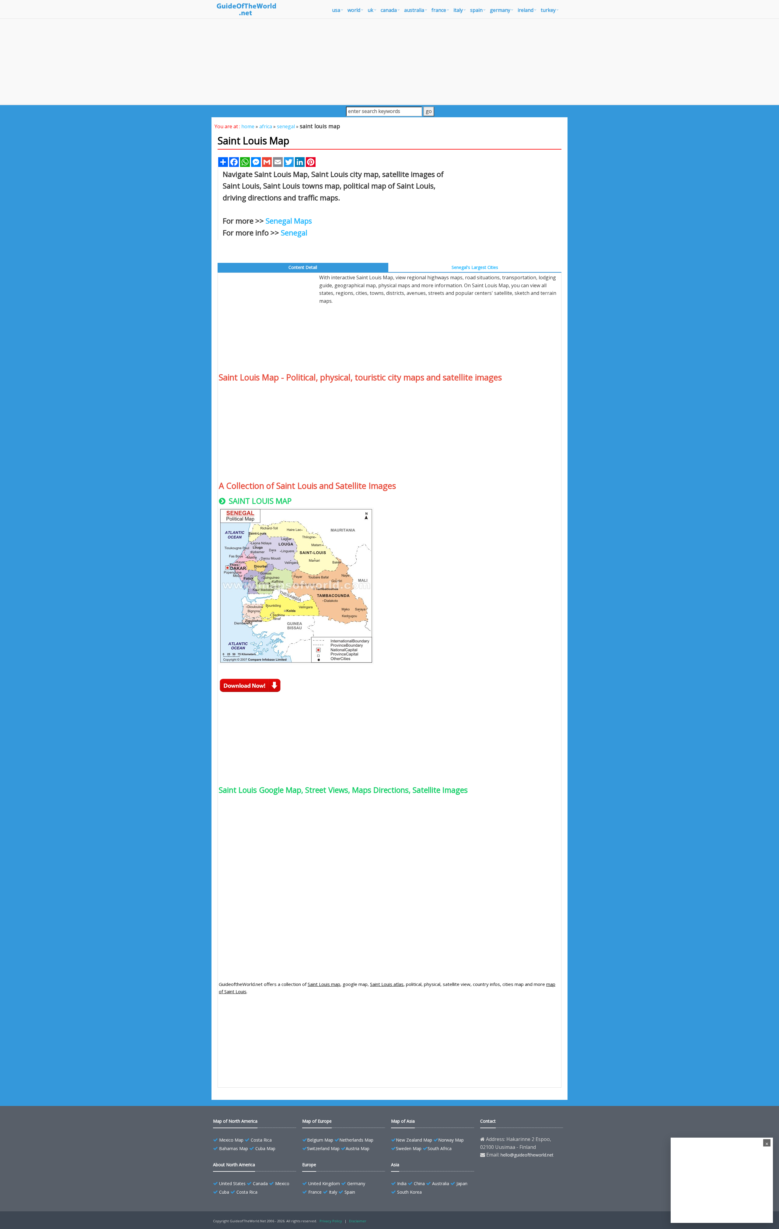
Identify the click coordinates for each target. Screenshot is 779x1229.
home (247, 126)
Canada (260, 1183)
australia (414, 10)
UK (370, 10)
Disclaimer (357, 1221)
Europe (309, 1164)
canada (389, 10)
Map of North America (235, 1121)
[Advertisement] (389, 61)
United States (232, 1183)
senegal (286, 126)
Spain (349, 1192)
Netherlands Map (356, 1140)
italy (458, 10)
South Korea (409, 1192)
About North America (234, 1164)
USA (336, 10)
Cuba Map (265, 1148)
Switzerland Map (323, 1148)
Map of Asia (403, 1121)
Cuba (224, 1192)
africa (265, 126)
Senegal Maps (289, 221)
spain (476, 10)
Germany (356, 1183)
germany (500, 10)
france (438, 10)
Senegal (294, 233)
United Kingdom (324, 1183)
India (402, 1183)
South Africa (440, 1148)
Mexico (282, 1183)
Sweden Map (408, 1148)
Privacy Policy (331, 1221)
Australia (440, 1183)
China (419, 1183)
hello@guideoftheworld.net (527, 1155)
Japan (461, 1183)
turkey (548, 10)
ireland (525, 10)
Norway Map (451, 1140)
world (354, 10)
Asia (395, 1164)
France (315, 1192)
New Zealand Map (414, 1140)
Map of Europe (317, 1121)
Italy (333, 1192)
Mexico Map (231, 1140)
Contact (488, 1121)
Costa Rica (261, 1140)
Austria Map (357, 1148)
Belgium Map (320, 1140)
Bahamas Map (233, 1148)
